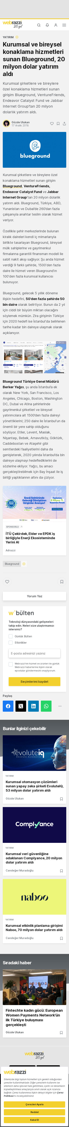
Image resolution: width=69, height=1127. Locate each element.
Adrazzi (10, 550)
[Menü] (64, 25)
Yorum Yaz (34, 596)
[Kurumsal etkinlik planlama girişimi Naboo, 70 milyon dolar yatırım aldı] (34, 897)
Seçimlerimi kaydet (34, 681)
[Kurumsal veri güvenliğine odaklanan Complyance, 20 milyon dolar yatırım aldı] (34, 825)
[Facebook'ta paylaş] (9, 706)
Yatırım (8, 37)
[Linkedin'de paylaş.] (34, 706)
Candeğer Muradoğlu (19, 870)
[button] (34, 357)
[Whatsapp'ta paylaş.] (47, 706)
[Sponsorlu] (34, 504)
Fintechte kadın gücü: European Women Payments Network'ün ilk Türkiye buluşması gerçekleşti (34, 1017)
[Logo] (13, 24)
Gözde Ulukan (15, 798)
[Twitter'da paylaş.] (21, 706)
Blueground (12, 563)
